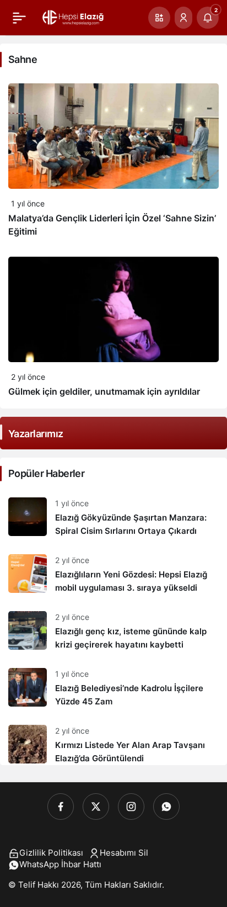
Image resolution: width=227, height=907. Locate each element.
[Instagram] (131, 806)
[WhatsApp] (166, 806)
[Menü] (19, 18)
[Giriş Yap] (183, 18)
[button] (159, 18)
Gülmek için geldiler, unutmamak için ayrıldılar (104, 391)
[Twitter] (96, 806)
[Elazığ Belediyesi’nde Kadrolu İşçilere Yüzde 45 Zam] (113, 688)
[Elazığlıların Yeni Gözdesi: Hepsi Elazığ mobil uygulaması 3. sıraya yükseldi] (113, 574)
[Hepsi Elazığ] (73, 16)
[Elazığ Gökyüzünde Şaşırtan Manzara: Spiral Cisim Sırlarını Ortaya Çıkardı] (113, 517)
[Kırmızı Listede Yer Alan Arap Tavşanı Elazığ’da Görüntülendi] (113, 741)
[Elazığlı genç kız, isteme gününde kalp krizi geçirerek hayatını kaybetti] (113, 631)
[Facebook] (60, 806)
